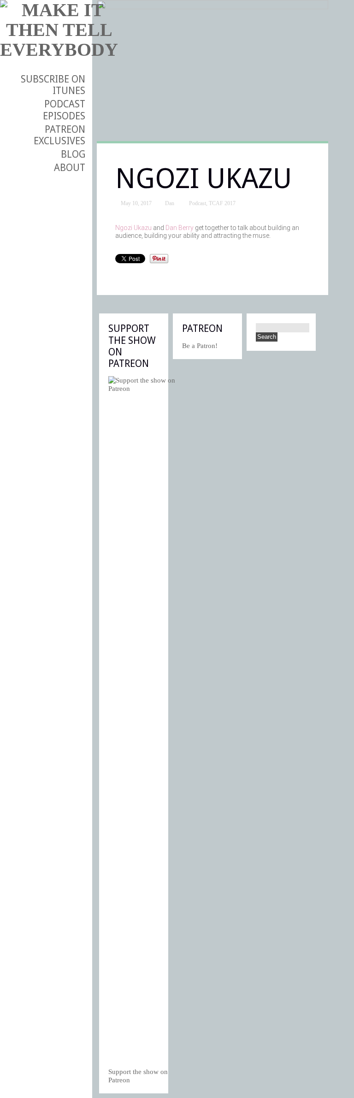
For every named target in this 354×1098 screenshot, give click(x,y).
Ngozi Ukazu (133, 227)
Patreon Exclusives (59, 135)
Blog (73, 154)
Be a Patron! (200, 345)
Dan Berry (179, 227)
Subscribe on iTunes (53, 84)
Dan (169, 203)
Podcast (197, 203)
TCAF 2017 (222, 203)
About (69, 167)
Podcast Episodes (64, 109)
